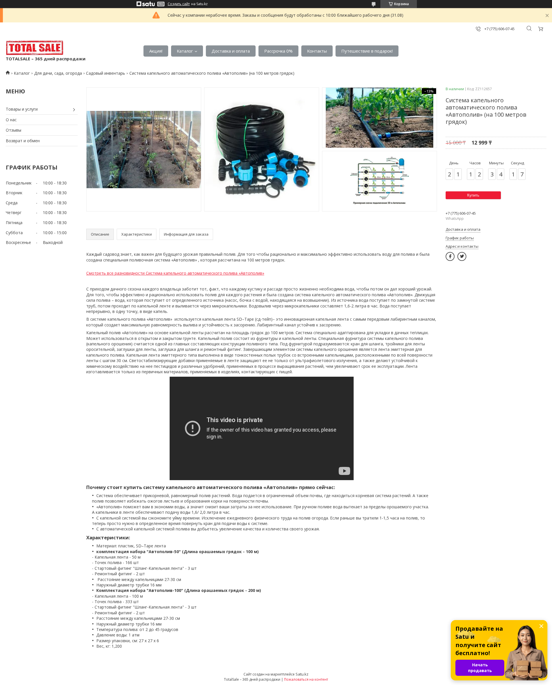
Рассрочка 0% (278, 51)
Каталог (185, 51)
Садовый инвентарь (105, 73)
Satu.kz (302, 674)
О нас (11, 119)
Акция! (155, 51)
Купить (473, 195)
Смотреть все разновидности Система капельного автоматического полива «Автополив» (175, 273)
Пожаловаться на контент (306, 679)
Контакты (317, 51)
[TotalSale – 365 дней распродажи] (34, 48)
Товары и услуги (22, 109)
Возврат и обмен (23, 140)
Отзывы (13, 130)
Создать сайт (179, 4)
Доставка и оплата (231, 51)
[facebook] (450, 256)
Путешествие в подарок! (367, 51)
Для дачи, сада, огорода (58, 73)
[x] (461, 256)
